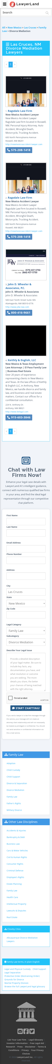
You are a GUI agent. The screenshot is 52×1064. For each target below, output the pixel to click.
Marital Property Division (16, 983)
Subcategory (12, 636)
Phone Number (14, 554)
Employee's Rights (15, 877)
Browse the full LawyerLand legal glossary (24, 986)
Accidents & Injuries (16, 830)
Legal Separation (12, 972)
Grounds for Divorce (14, 979)
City (8, 585)
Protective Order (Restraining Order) (22, 976)
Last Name (11, 526)
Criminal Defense (15, 870)
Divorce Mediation (15, 790)
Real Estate (12, 917)
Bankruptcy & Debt (16, 837)
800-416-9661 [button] (20, 313)
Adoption (11, 763)
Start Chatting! (27, 708)
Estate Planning (14, 884)
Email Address (13, 542)
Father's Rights (14, 803)
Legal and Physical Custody (17, 969)
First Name (11, 515)
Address (10, 570)
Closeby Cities (14, 929)
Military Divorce (14, 810)
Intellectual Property (16, 904)
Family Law (16, 755)
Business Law (13, 843)
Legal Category (13, 624)
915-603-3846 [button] (20, 417)
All (3, 27)
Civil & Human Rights (17, 857)
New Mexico (15, 27)
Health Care (12, 897)
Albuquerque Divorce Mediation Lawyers (22, 939)
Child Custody (13, 770)
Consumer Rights (15, 863)
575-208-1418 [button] (20, 150)
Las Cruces (30, 27)
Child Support (13, 776)
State (9, 597)
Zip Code (10, 608)
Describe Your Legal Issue (19, 650)
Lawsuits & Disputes (16, 910)
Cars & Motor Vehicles (17, 850)
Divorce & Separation (17, 783)
